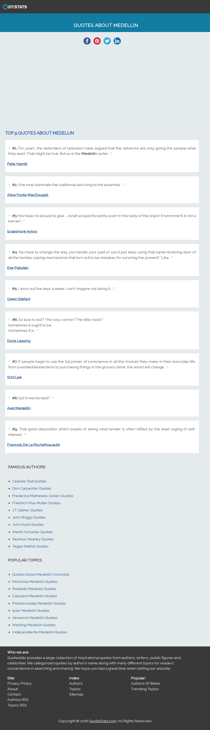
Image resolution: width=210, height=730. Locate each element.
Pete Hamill (17, 164)
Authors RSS (18, 699)
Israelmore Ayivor (22, 231)
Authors (76, 683)
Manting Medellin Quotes (34, 625)
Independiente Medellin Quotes (39, 632)
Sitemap (76, 694)
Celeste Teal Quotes (29, 481)
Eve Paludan (18, 267)
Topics (75, 689)
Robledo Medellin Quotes (34, 589)
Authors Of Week (145, 683)
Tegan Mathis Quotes (30, 546)
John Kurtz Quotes (28, 524)
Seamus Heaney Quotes (33, 539)
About (12, 689)
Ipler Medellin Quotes (31, 610)
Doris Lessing (18, 341)
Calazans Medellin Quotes (34, 596)
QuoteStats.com (102, 721)
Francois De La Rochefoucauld (33, 444)
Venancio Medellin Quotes (35, 617)
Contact (14, 694)
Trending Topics (145, 689)
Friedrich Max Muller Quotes (36, 503)
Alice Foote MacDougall (27, 195)
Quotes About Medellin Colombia (40, 574)
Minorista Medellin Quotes (34, 581)
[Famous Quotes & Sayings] (14, 9)
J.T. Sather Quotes (27, 510)
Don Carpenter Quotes (31, 488)
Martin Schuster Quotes (32, 532)
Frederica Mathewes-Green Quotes (42, 496)
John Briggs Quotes (29, 517)
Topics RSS (17, 705)
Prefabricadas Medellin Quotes (39, 603)
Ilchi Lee (14, 377)
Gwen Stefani (18, 299)
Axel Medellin (19, 408)
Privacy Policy (19, 683)
